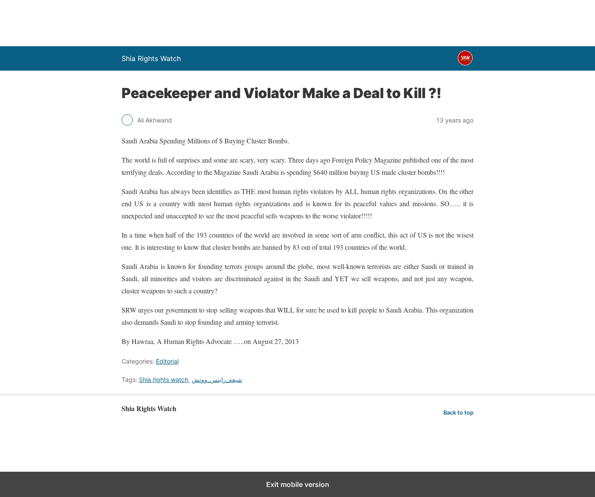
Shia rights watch (163, 379)
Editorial (167, 361)
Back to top (458, 412)
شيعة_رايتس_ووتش (217, 379)
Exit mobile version (297, 484)
